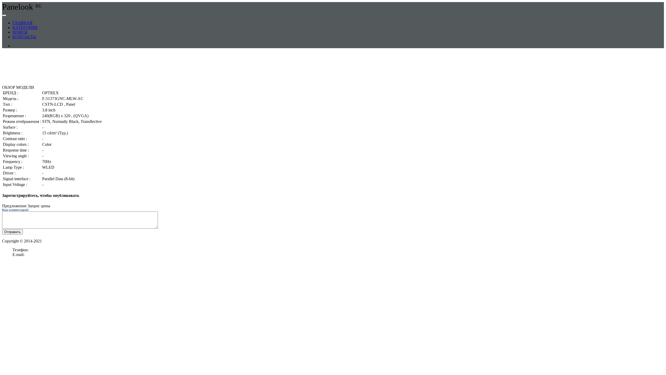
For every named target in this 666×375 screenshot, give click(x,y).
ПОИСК (20, 32)
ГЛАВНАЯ (22, 23)
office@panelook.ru (41, 254)
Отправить (12, 232)
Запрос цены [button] (39, 206)
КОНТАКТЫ (24, 37)
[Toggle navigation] (4, 15)
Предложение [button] (14, 206)
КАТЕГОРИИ (24, 27)
